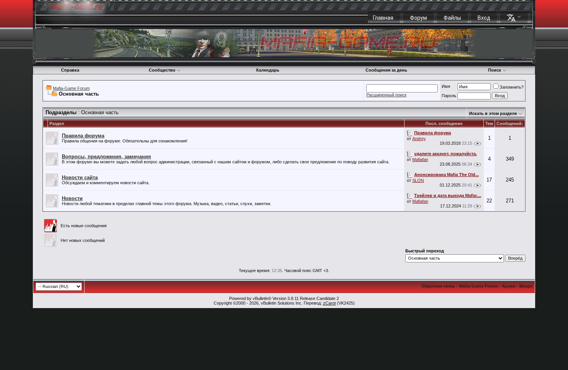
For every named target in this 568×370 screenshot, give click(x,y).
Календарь (267, 70)
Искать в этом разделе (493, 113)
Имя (446, 86)
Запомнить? (512, 87)
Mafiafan (420, 159)
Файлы (452, 18)
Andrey (419, 138)
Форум (418, 18)
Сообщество (162, 70)
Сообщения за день (386, 70)
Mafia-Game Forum (71, 88)
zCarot (329, 303)
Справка (70, 70)
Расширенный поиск (386, 94)
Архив (508, 286)
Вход (484, 18)
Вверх (525, 286)
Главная (383, 18)
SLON (418, 180)
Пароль (449, 95)
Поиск (494, 70)
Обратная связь (438, 286)
